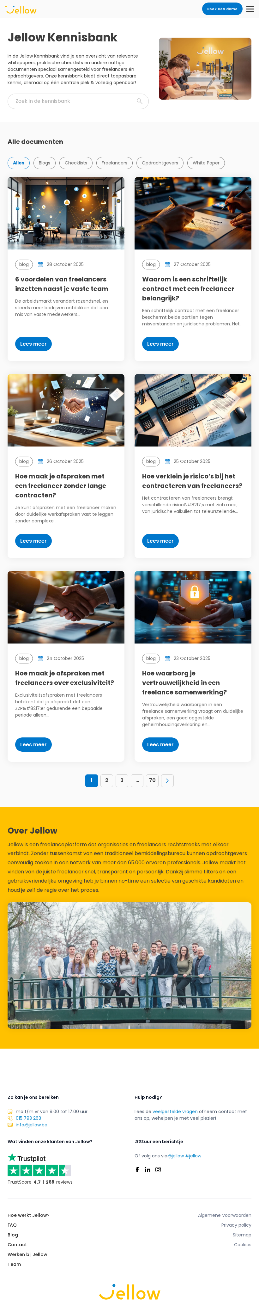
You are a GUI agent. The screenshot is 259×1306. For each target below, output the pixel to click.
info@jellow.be (31, 1125)
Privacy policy (236, 1225)
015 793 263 (28, 1118)
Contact (17, 1244)
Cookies (242, 1244)
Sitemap (242, 1235)
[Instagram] (158, 1169)
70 (152, 780)
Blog (13, 1235)
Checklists (76, 163)
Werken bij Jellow (27, 1254)
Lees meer (33, 344)
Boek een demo (222, 8)
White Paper (206, 163)
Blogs (44, 163)
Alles (18, 163)
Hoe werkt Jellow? (29, 1215)
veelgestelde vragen (175, 1111)
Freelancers (114, 163)
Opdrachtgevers (160, 163)
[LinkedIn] (147, 1169)
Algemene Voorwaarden (224, 1215)
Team (14, 1264)
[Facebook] (137, 1169)
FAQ (12, 1225)
